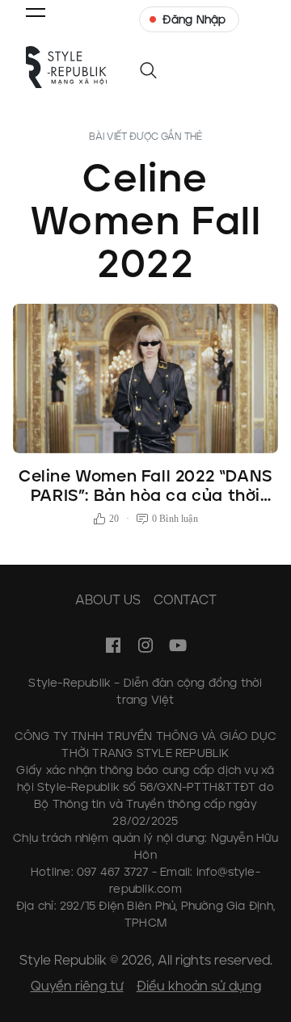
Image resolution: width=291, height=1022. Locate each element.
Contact (185, 600)
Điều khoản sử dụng (199, 986)
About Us (108, 600)
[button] (35, 12)
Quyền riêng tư (77, 986)
